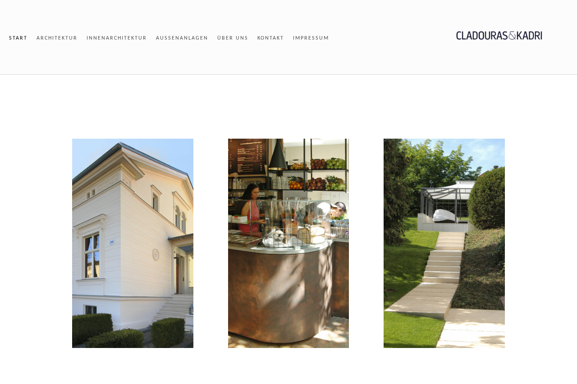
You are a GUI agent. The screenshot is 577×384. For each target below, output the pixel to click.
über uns (232, 38)
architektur (57, 38)
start (18, 38)
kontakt (270, 38)
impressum (311, 38)
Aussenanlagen (182, 38)
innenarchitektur (117, 38)
